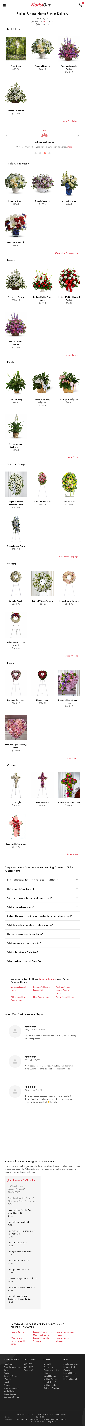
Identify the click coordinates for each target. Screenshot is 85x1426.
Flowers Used (69, 1367)
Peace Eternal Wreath (69, 601)
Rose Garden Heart (16, 700)
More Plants (73, 457)
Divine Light (16, 802)
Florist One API (50, 1382)
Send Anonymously (71, 1364)
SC (60, 1419)
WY (46, 1422)
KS (55, 1414)
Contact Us (48, 1367)
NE (29, 1419)
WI (40, 1422)
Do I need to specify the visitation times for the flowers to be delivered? (39, 916)
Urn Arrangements (11, 1388)
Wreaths (7, 1379)
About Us (47, 1364)
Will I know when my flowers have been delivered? (29, 898)
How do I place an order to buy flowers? (25, 934)
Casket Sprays (10, 1394)
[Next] (78, 135)
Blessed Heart (42, 700)
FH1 (53, 1422)
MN (42, 1417)
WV (43, 1422)
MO (45, 1417)
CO (31, 1414)
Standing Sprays (10, 1376)
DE (39, 1414)
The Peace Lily (16, 399)
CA (28, 1414)
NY (42, 1419)
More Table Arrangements (66, 252)
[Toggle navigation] (4, 5)
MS (18, 1419)
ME (37, 1417)
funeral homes (47, 979)
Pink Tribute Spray (42, 501)
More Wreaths (72, 655)
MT (21, 1419)
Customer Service (51, 1370)
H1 (56, 1422)
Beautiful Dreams (42, 66)
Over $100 (28, 1370)
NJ (34, 1419)
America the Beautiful (15, 242)
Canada (66, 1370)
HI (45, 1414)
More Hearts (72, 758)
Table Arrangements (12, 1367)
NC (23, 1419)
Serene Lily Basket (16, 110)
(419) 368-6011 (42, 24)
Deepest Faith (42, 802)
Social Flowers (49, 1376)
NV (39, 1419)
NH (31, 1419)
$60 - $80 (28, 1364)
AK (18, 1414)
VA (32, 1422)
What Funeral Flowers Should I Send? (18, 1340)
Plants (6, 1373)
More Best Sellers (70, 121)
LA (59, 1414)
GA (43, 1414)
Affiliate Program (50, 1379)
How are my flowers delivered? (21, 888)
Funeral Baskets (17, 1332)
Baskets (7, 1370)
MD (64, 1414)
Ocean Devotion (69, 201)
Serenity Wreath (16, 601)
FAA (47, 1419)
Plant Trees (16, 66)
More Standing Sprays (68, 556)
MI (40, 1417)
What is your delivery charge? (20, 907)
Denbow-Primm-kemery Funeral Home (63, 990)
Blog (49, 1422)
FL (41, 1414)
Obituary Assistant (51, 1388)
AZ (25, 1414)
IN (52, 1414)
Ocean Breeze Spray (16, 546)
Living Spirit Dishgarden (69, 399)
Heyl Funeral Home (41, 997)
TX (27, 1422)
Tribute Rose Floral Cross (69, 802)
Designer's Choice (11, 1397)
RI (58, 1419)
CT (33, 1414)
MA (62, 1414)
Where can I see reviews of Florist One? (25, 961)
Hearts (7, 1382)
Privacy (46, 1373)
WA (38, 1422)
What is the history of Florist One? (22, 952)
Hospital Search (70, 1379)
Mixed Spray (69, 501)
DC (36, 1414)
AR (23, 1414)
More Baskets (72, 355)
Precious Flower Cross (16, 843)
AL (20, 1414)
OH (44, 21)
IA (47, 1414)
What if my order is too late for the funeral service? (30, 925)
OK (51, 1419)
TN (65, 1419)
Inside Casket (9, 1391)
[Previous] (7, 135)
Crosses (7, 1385)
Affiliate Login (49, 1385)
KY (57, 1414)
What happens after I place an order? (24, 943)
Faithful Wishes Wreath (42, 601)
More (67, 146)
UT (30, 1422)
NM (36, 1419)
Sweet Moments (42, 201)
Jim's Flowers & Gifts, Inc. (22, 1180)
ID (49, 1414)
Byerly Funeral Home (65, 997)
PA (56, 1419)
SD (62, 1419)
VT (35, 1422)
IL (50, 1414)
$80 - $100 (28, 1367)
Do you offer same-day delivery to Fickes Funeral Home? (32, 879)
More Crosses (72, 854)
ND (26, 1419)
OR (53, 1419)
